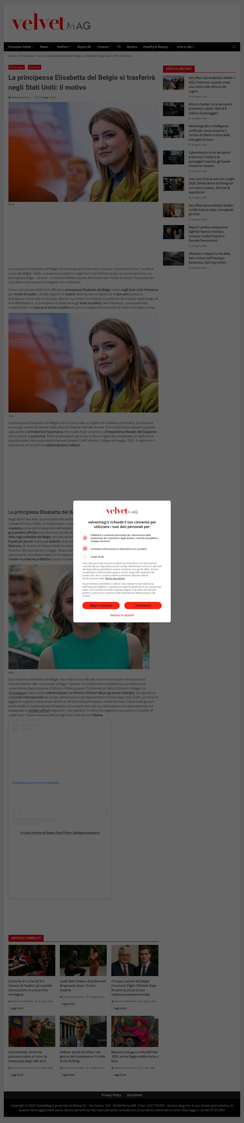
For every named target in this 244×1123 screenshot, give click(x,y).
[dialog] (122, 561)
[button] (122, 557)
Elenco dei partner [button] (115, 578)
